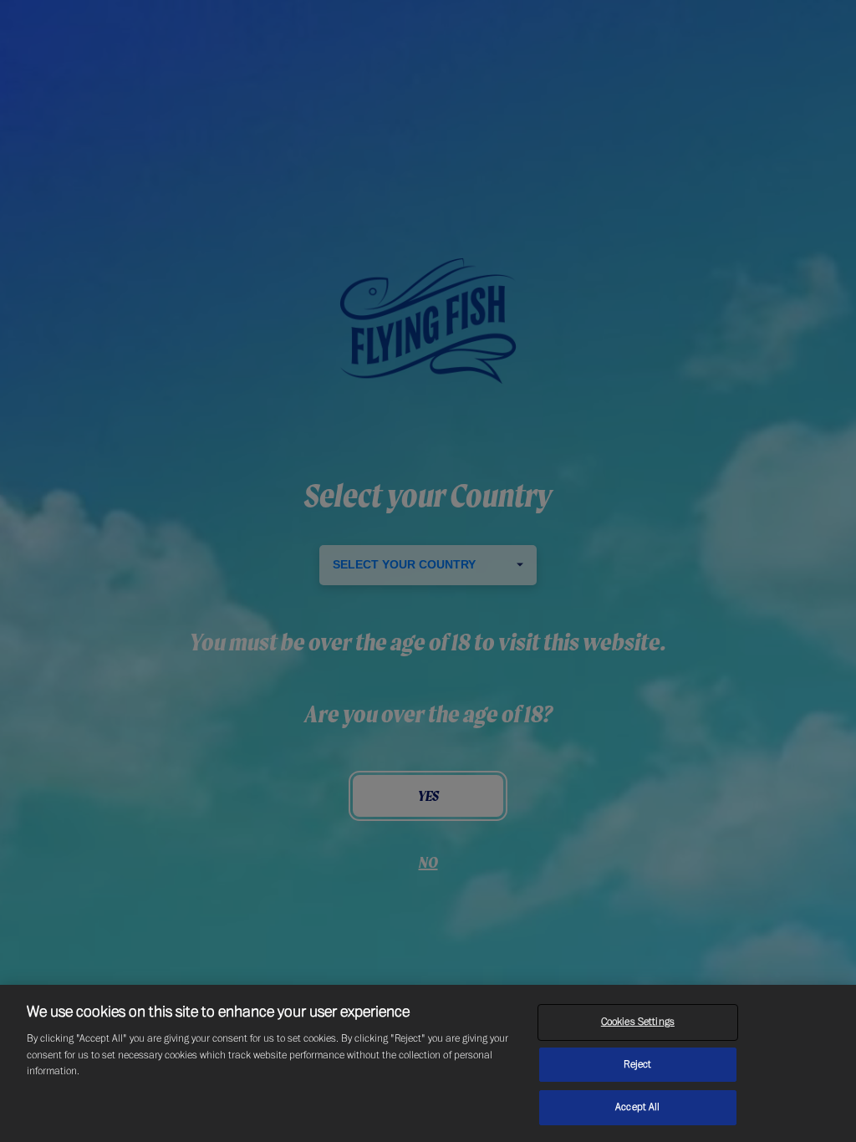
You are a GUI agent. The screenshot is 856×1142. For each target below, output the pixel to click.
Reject (637, 1064)
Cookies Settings (638, 1021)
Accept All (637, 1107)
